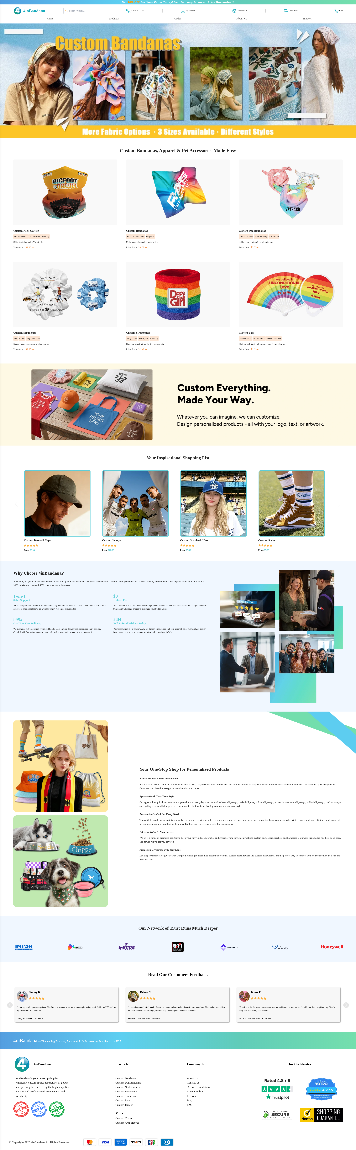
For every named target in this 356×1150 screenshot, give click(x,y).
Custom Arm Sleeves (127, 1122)
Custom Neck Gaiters (127, 1087)
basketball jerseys (248, 802)
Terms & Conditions (198, 1087)
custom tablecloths (218, 855)
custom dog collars (263, 837)
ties (254, 820)
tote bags (247, 820)
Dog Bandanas (262, 1018)
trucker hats (190, 784)
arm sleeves (235, 820)
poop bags (335, 837)
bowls (147, 841)
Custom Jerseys (124, 1104)
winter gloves (298, 820)
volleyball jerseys (315, 802)
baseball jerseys (229, 802)
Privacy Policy (195, 1091)
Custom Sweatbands (126, 1095)
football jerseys (265, 802)
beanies (206, 784)
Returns (191, 1095)
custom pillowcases (264, 855)
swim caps (262, 784)
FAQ (189, 1104)
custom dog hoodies (318, 837)
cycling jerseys (151, 806)
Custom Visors (123, 1118)
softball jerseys (297, 802)
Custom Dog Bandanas (128, 1082)
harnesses (292, 837)
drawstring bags (266, 820)
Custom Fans (122, 1100)
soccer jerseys (282, 802)
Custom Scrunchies (151, 1018)
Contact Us (193, 1082)
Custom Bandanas (41, 1018)
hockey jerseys (333, 802)
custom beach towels (239, 855)
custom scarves (220, 820)
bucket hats (226, 784)
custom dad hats (161, 784)
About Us (192, 1078)
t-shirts (171, 802)
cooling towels (282, 820)
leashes (278, 837)
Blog (189, 1100)
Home (50, 18)
